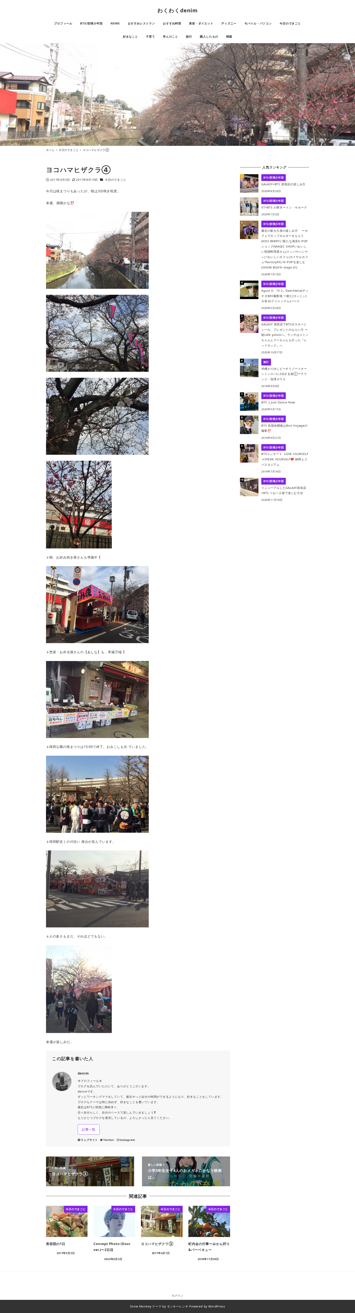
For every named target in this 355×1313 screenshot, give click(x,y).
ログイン (177, 1295)
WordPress (216, 1306)
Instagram (127, 1140)
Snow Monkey (140, 1306)
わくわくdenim (177, 10)
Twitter (108, 1140)
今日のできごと (115, 180)
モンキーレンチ (177, 1306)
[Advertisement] (274, 537)
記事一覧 (89, 1129)
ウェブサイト (89, 1140)
